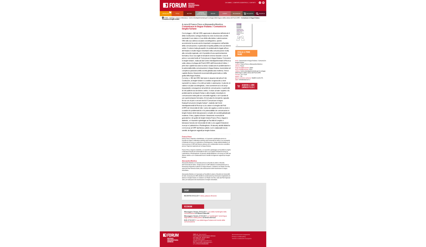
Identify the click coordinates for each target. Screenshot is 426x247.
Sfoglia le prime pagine (243, 53)
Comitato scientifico (240, 2)
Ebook (213, 13)
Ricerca (262, 13)
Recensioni (236, 13)
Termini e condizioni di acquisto (241, 238)
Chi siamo (228, 2)
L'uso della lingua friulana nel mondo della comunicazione (204, 221)
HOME (166, 18)
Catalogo (165, 13)
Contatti (252, 2)
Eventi (225, 13)
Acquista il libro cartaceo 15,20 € (248, 86)
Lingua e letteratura (182, 18)
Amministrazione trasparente (241, 234)
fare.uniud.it (202, 234)
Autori (189, 13)
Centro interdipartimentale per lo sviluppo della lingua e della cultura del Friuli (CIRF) (214, 18)
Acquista (249, 13)
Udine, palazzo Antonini (208, 196)
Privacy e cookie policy (239, 236)
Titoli (177, 13)
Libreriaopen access (201, 13)
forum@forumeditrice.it (204, 241)
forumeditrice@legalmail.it (204, 242)
